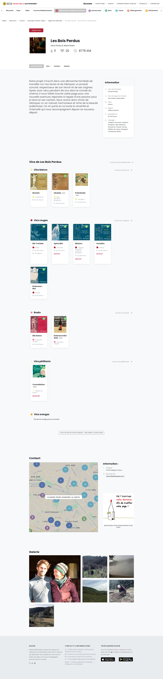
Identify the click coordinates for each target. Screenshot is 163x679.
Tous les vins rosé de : (122, 313)
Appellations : (113, 115)
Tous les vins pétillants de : (121, 362)
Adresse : (114, 469)
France (22, 21)
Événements (153, 11)
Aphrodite (58, 243)
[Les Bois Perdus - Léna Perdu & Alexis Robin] (55, 579)
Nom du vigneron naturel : (117, 97)
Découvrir (87, 4)
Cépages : (118, 125)
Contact (57, 66)
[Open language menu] (148, 4)
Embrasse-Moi (37, 287)
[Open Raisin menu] (114, 4)
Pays (18, 11)
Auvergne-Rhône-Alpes (36, 21)
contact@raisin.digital (74, 659)
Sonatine (100, 243)
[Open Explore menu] (93, 4)
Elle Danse (37, 336)
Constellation (38, 385)
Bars (110, 11)
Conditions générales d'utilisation (82, 662)
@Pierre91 (57, 254)
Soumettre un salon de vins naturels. (80, 657)
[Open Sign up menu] (137, 4)
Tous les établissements (42, 11)
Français (143, 4)
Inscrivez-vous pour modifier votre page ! (119, 526)
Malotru (78, 243)
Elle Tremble (37, 243)
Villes (27, 11)
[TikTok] (32, 663)
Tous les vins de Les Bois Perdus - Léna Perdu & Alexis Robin (81, 432)
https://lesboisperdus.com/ (115, 476)
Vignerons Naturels (55, 21)
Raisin (4, 21)
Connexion (154, 4)
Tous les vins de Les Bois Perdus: (120, 162)
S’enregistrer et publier (126, 4)
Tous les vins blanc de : (122, 170)
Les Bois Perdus (36, 66)
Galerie (67, 66)
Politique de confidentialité (74, 664)
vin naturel (121, 650)
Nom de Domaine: (114, 90)
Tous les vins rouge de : (122, 221)
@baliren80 (36, 396)
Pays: (110, 103)
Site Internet (115, 475)
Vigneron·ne (36, 30)
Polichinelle (80, 194)
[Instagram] (29, 663)
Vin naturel (100, 4)
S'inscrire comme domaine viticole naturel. (81, 654)
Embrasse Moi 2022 (60, 337)
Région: (113, 109)
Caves (120, 11)
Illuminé (36, 193)
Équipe (67, 662)
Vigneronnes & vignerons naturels (72, 11)
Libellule (59, 193)
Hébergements (136, 11)
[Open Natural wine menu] (106, 4)
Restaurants (96, 11)
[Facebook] (35, 663)
